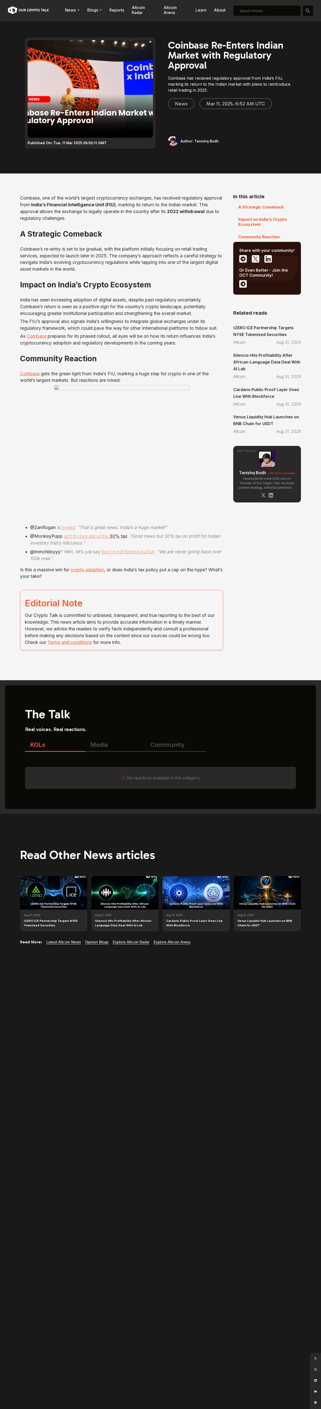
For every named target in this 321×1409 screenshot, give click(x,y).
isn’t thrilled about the (95, 536)
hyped (67, 527)
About (219, 10)
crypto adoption (87, 569)
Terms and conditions (69, 642)
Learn (201, 10)
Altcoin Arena (170, 10)
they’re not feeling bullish (128, 551)
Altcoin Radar (138, 10)
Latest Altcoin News (63, 942)
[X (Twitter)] (263, 495)
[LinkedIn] (271, 495)
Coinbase (36, 336)
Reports (116, 10)
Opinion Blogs (97, 942)
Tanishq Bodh (252, 472)
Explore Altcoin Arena (171, 942)
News (181, 104)
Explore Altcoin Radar (131, 942)
